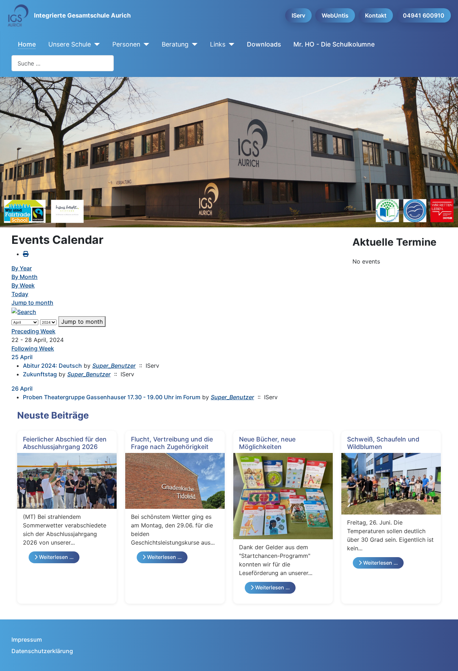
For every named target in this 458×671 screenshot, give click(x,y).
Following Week (32, 348)
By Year (21, 268)
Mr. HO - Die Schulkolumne (334, 44)
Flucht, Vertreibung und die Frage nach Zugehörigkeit (172, 442)
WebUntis (335, 15)
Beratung (175, 44)
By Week (23, 285)
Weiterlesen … (56, 557)
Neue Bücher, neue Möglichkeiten (267, 442)
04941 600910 (423, 15)
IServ (298, 15)
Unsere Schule (69, 44)
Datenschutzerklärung (42, 651)
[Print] (26, 253)
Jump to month (32, 302)
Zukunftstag (40, 374)
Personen (126, 44)
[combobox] (62, 63)
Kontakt (375, 15)
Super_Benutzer (114, 365)
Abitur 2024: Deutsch (52, 365)
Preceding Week (33, 331)
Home (27, 44)
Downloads (264, 44)
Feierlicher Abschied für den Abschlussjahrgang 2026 (65, 442)
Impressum (26, 639)
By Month (24, 276)
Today (19, 294)
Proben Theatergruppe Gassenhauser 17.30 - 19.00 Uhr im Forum (111, 397)
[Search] (23, 311)
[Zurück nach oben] (445, 657)
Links (217, 44)
